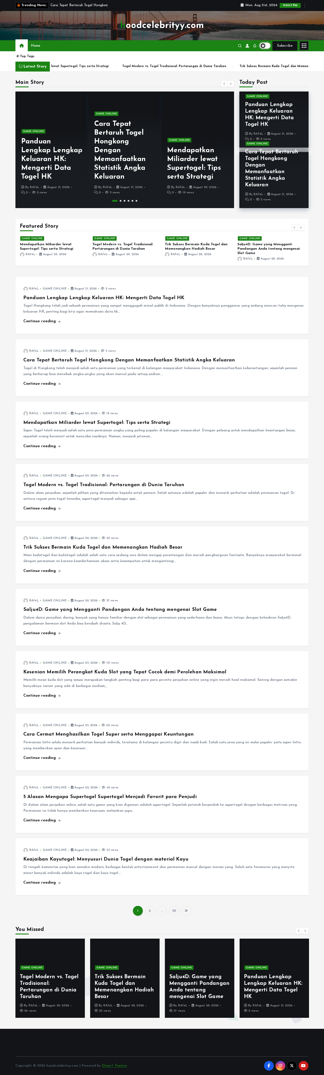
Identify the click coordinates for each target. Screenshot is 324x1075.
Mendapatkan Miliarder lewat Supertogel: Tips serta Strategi (96, 422)
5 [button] (132, 201)
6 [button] (136, 201)
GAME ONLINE (33, 113)
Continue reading (40, 321)
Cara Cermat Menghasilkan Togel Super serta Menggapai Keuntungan (108, 734)
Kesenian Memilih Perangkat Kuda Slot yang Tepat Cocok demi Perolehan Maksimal (267, 249)
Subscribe (285, 46)
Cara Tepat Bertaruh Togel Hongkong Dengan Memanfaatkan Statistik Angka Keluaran (47, 150)
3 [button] (124, 201)
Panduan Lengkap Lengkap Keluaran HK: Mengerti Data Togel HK (103, 297)
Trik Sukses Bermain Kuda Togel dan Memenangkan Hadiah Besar (216, 66)
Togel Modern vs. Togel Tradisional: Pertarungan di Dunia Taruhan (99, 66)
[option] (51, 150)
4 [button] (128, 201)
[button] (224, 83)
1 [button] (113, 201)
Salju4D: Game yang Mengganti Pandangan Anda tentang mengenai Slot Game (196, 249)
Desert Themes (114, 1066)
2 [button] (118, 201)
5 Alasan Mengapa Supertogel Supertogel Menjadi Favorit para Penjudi (110, 796)
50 (174, 911)
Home (36, 46)
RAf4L (34, 187)
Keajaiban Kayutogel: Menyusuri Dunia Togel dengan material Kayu (105, 859)
